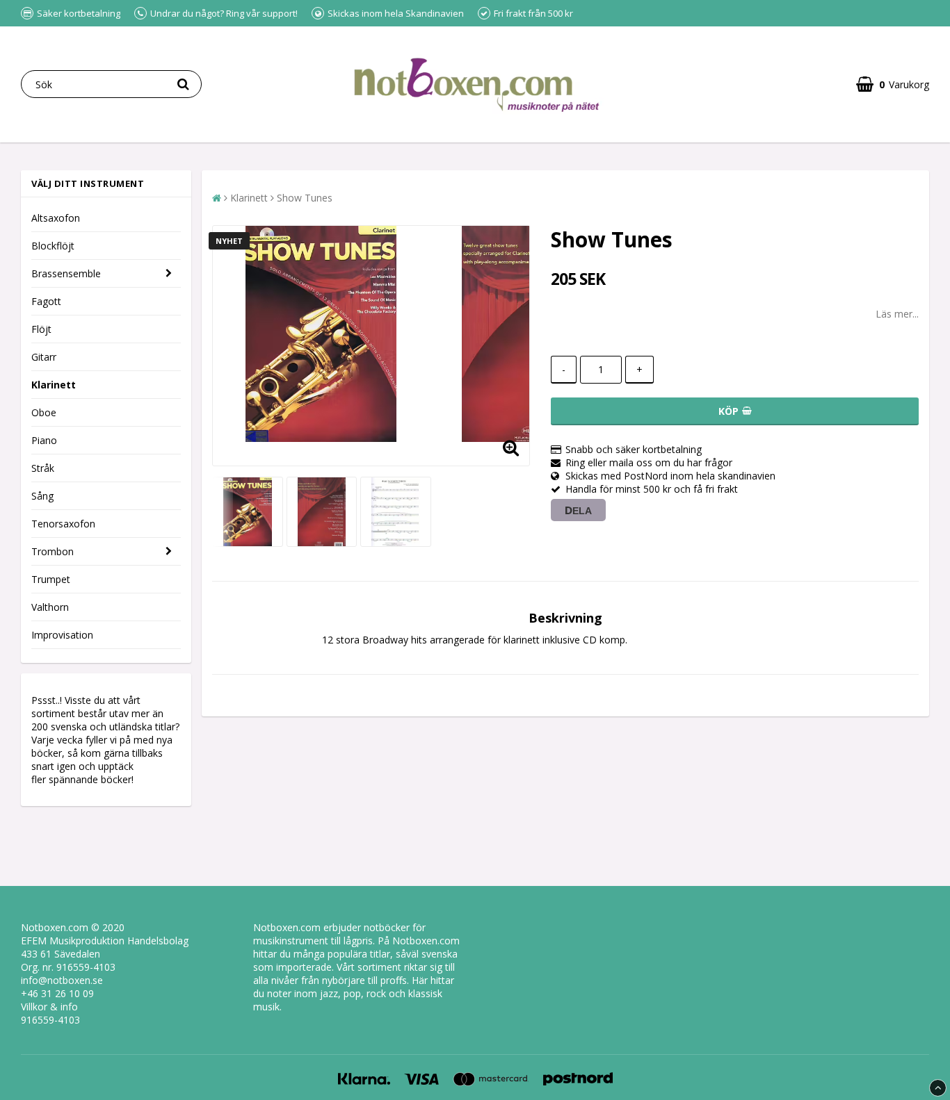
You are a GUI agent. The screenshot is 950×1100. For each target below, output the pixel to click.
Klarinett (53, 384)
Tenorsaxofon (63, 523)
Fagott (46, 301)
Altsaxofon (55, 217)
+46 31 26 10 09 (57, 993)
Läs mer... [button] (897, 313)
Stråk (42, 468)
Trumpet (50, 579)
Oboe (43, 412)
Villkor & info (49, 1006)
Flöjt (41, 329)
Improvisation (62, 634)
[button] (892, 84)
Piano (44, 440)
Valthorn (50, 607)
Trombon (52, 551)
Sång (42, 495)
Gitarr (43, 356)
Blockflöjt (52, 245)
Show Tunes (304, 197)
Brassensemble (66, 273)
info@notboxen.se (62, 980)
